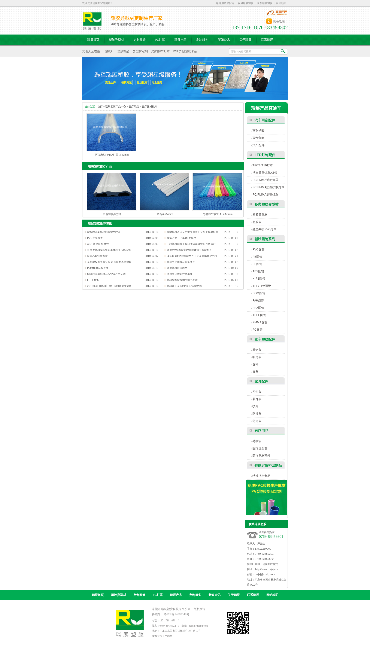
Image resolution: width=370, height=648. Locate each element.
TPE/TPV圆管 (261, 286)
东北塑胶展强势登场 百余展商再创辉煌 (109, 262)
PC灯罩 (158, 595)
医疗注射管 (259, 448)
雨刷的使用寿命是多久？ (181, 262)
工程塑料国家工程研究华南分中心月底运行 (191, 244)
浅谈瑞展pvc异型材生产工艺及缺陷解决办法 (192, 256)
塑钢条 (256, 349)
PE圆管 (257, 256)
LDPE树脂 (93, 280)
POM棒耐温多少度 (97, 268)
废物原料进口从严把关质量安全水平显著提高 (192, 232)
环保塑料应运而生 (177, 268)
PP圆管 (257, 264)
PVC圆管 (258, 249)
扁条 (255, 371)
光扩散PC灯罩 (160, 51)
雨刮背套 (258, 138)
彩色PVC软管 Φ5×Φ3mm (218, 214)
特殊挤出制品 (261, 476)
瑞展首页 (98, 595)
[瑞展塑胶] (92, 28)
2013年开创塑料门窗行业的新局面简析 (109, 286)
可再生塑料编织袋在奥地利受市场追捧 (109, 250)
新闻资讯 (215, 595)
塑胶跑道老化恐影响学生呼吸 (104, 232)
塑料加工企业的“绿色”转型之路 (184, 286)
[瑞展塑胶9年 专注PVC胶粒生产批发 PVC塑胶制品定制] (266, 514)
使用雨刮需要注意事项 (179, 274)
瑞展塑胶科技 (270, 564)
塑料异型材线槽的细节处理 (182, 280)
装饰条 (256, 399)
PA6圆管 (258, 300)
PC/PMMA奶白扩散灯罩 (268, 187)
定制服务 (195, 595)
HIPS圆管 (258, 278)
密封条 (256, 391)
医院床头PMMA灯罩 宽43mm (112, 154)
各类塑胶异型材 (267, 204)
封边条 (256, 421)
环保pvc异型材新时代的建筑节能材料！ (189, 250)
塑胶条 (256, 222)
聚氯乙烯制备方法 (97, 256)
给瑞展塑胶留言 (225, 3)
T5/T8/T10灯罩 (262, 165)
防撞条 (256, 413)
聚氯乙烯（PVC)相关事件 (181, 238)
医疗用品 (134, 106)
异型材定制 (140, 51)
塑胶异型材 (259, 214)
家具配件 (261, 381)
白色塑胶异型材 (112, 214)
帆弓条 (256, 357)
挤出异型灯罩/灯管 (264, 172)
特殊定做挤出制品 (268, 465)
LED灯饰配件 (265, 155)
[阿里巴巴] (277, 13)
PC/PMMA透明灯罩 (265, 180)
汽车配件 (258, 145)
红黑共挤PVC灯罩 (264, 229)
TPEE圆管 (259, 315)
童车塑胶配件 (265, 339)
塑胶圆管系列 (265, 239)
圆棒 (255, 364)
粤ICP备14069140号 (176, 614)
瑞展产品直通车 (266, 108)
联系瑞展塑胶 (264, 3)
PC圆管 (257, 329)
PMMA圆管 (259, 322)
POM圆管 (258, 293)
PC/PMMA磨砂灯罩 (265, 194)
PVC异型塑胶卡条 (185, 51)
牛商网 (168, 635)
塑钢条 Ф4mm (165, 214)
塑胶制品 (123, 51)
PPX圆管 (258, 307)
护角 (255, 406)
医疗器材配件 (149, 106)
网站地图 (281, 3)
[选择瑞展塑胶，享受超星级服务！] (185, 78)
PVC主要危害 (95, 238)
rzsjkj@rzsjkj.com (265, 574)
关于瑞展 (234, 595)
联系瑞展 (253, 595)
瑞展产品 (176, 595)
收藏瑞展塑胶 (245, 3)
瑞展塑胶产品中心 (115, 106)
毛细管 (256, 441)
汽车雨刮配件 (265, 120)
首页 (100, 106)
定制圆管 (139, 595)
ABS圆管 (258, 271)
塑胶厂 (109, 51)
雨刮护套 (258, 130)
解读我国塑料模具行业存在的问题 (106, 274)
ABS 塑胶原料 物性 (98, 244)
